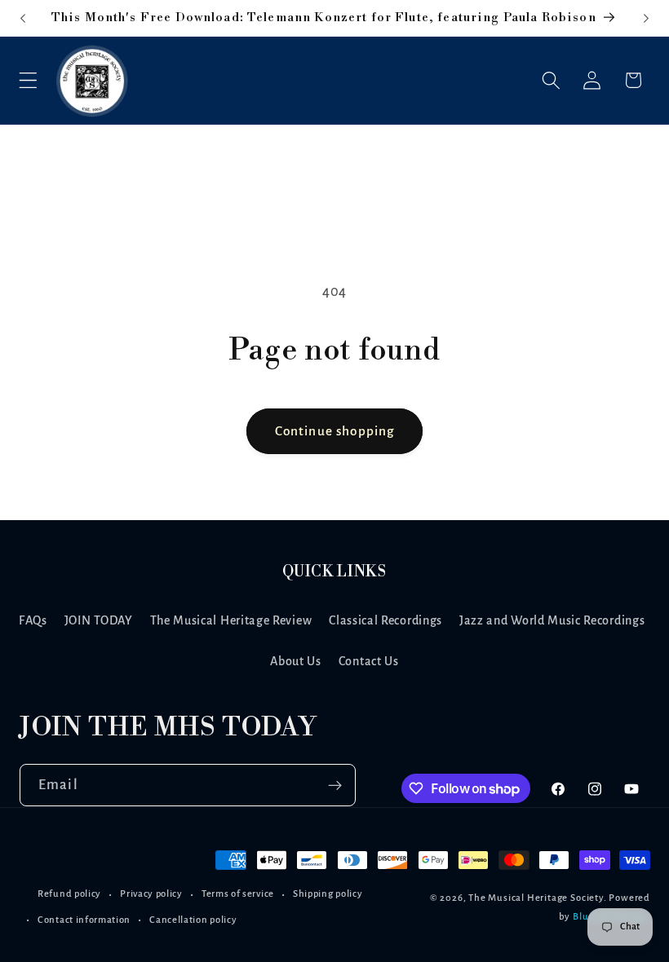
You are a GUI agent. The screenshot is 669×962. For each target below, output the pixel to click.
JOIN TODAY (98, 620)
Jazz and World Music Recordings (552, 620)
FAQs (33, 620)
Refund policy (69, 894)
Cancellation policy (193, 920)
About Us (295, 661)
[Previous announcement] (23, 18)
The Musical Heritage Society (536, 898)
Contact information (84, 920)
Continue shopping (335, 431)
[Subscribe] (335, 785)
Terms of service (238, 894)
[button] (28, 80)
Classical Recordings (385, 620)
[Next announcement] (646, 18)
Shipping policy (327, 894)
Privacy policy (151, 894)
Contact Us (369, 661)
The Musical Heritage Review (231, 620)
